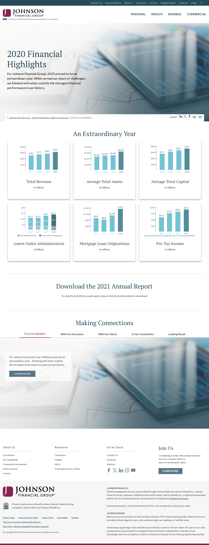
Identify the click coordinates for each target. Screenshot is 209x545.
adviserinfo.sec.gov (178, 498)
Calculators (60, 455)
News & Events (10, 468)
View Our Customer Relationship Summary (22, 522)
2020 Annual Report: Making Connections (50, 117)
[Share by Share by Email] (194, 117)
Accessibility (62, 517)
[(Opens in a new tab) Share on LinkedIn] (181, 116)
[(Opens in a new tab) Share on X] (185, 116)
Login (194, 2)
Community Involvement (15, 464)
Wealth (157, 14)
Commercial (196, 14)
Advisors (111, 464)
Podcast (183, 2)
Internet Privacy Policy (28, 517)
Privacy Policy (9, 517)
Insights (58, 459)
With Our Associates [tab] (72, 334)
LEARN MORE (24, 373)
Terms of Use (48, 517)
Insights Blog (167, 2)
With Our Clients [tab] (107, 334)
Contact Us (96, 2)
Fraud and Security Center (67, 468)
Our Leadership (10, 459)
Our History (9, 455)
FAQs (57, 464)
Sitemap (75, 517)
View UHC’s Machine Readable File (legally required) (26, 526)
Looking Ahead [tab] (176, 334)
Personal (138, 14)
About (127, 2)
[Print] (200, 117)
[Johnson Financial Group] (24, 13)
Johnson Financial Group (20, 117)
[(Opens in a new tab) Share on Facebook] (189, 116)
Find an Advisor (113, 2)
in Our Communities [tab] (143, 334)
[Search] (201, 3)
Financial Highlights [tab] (35, 333)
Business (174, 14)
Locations (141, 2)
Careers (153, 2)
